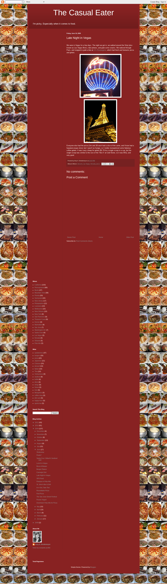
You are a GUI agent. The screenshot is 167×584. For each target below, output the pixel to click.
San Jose (38, 327)
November (41, 434)
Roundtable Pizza (43, 491)
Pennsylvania (39, 287)
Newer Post (71, 237)
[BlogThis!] (105, 164)
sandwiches (39, 353)
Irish (36, 390)
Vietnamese (39, 374)
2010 (37, 425)
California (38, 285)
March (39, 513)
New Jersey (39, 301)
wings (37, 385)
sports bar (38, 403)
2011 (37, 422)
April (38, 510)
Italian (37, 369)
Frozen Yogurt (41, 500)
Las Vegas (86, 164)
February (40, 516)
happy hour (39, 401)
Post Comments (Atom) (84, 241)
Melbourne (38, 309)
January (40, 519)
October (40, 437)
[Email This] (102, 164)
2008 (37, 523)
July (38, 446)
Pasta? (39, 455)
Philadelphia (39, 303)
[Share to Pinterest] (112, 164)
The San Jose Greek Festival (47, 497)
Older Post (130, 237)
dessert (79, 164)
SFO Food (40, 478)
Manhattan (38, 325)
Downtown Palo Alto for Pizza (47, 503)
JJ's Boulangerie (100, 50)
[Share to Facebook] (110, 164)
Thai (36, 371)
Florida (37, 295)
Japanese (38, 361)
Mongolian (38, 393)
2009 (37, 429)
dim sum (38, 398)
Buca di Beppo (42, 466)
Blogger (93, 567)
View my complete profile (41, 548)
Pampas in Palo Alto (44, 481)
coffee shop (39, 395)
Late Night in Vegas (43, 475)
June (39, 450)
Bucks (37, 290)
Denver (37, 322)
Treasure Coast (40, 319)
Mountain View (40, 293)
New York (38, 314)
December (41, 431)
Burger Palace (42, 469)
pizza (98, 164)
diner (36, 382)
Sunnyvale (38, 298)
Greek (37, 387)
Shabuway (40, 452)
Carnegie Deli (41, 472)
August (39, 443)
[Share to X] (107, 164)
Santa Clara (39, 333)
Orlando (37, 341)
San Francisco (40, 317)
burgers (37, 355)
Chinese (38, 363)
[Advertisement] (40, 72)
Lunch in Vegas (42, 463)
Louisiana (38, 306)
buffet (36, 379)
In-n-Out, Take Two (43, 488)
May (38, 507)
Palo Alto (38, 343)
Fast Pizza (40, 494)
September (41, 440)
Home (101, 237)
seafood (37, 377)
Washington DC (40, 330)
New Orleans (39, 311)
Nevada (93, 164)
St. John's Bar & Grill (44, 484)
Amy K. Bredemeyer (42, 544)
